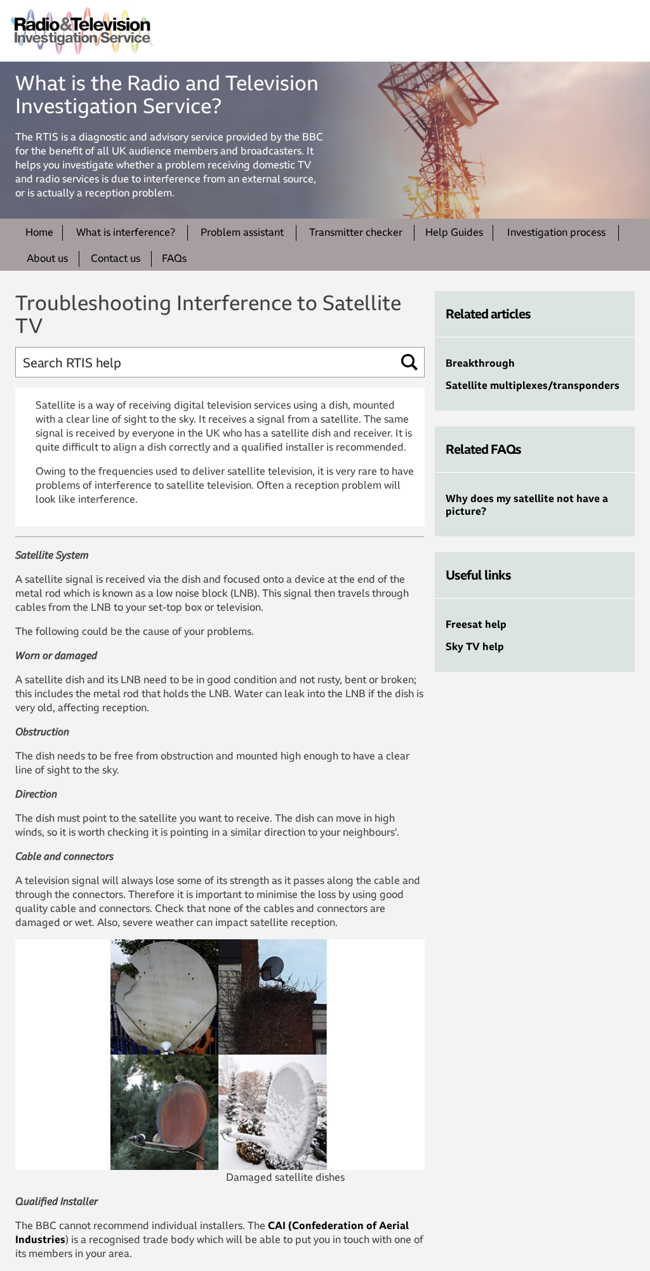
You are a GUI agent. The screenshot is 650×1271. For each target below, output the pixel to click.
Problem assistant (242, 232)
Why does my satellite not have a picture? (527, 504)
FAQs (174, 258)
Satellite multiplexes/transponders (533, 385)
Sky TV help (475, 646)
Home (39, 232)
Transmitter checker (355, 232)
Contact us (115, 258)
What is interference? (125, 232)
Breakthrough (480, 363)
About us (47, 258)
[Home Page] (82, 30)
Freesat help (476, 624)
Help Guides (454, 232)
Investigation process (556, 232)
